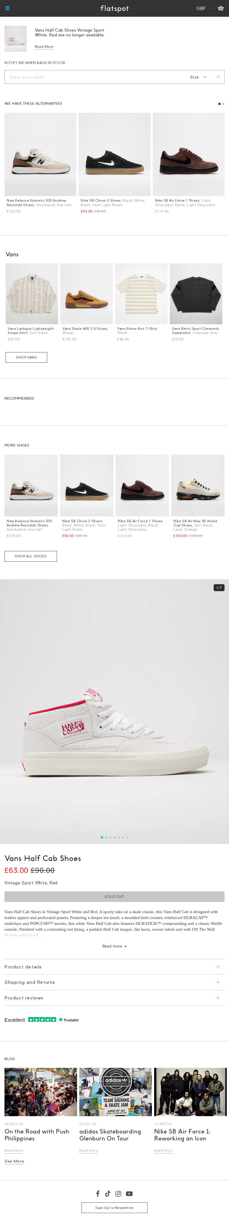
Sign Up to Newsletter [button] (114, 1208)
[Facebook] (98, 1193)
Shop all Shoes (31, 556)
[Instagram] (118, 1193)
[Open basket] (221, 8)
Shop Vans (26, 357)
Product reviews (24, 998)
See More (14, 1161)
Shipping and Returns (29, 982)
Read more (112, 946)
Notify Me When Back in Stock (34, 63)
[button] (219, 104)
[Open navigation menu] (7, 8)
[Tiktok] (108, 1193)
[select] (197, 77)
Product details (23, 967)
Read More (44, 46)
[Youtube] (129, 1193)
